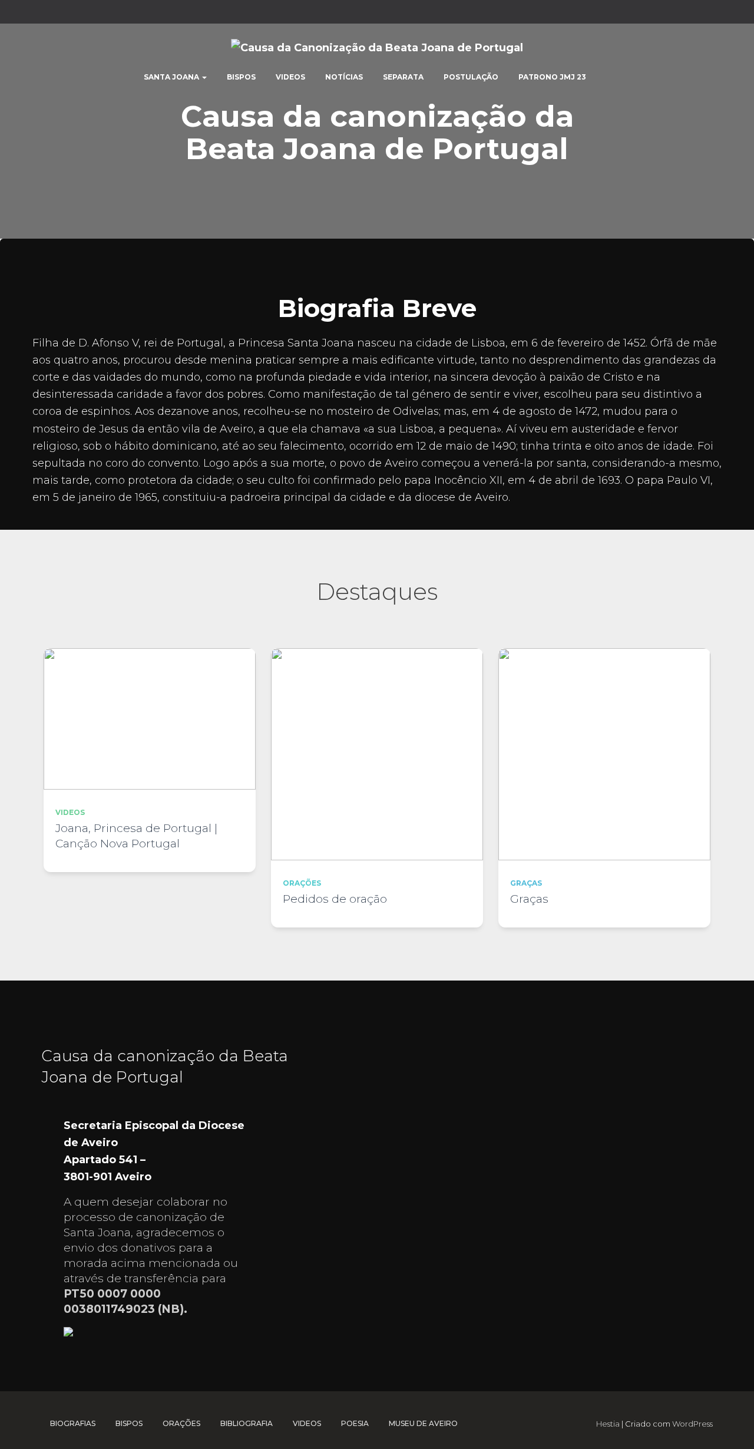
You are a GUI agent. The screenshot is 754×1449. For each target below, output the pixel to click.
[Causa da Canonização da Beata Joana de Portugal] (377, 47)
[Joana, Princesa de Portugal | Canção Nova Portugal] (150, 719)
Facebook (617, 13)
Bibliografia (246, 1423)
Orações (302, 883)
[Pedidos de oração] (377, 754)
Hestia (608, 1423)
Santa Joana (172, 76)
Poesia (355, 1423)
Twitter (632, 13)
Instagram (678, 13)
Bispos (241, 76)
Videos (290, 76)
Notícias (344, 76)
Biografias (72, 1423)
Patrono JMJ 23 (552, 76)
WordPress (692, 1423)
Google (648, 13)
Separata (403, 76)
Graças (526, 883)
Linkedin (663, 13)
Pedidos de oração (335, 899)
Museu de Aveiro (423, 1423)
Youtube (709, 13)
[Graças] (604, 754)
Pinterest (693, 13)
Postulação (471, 76)
